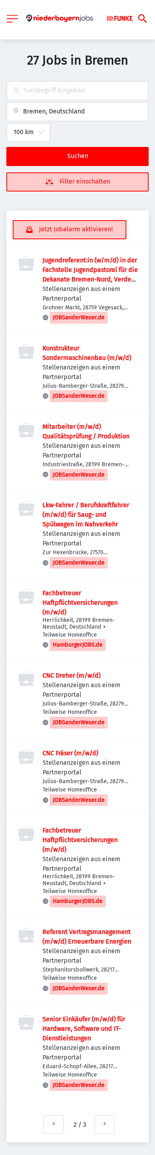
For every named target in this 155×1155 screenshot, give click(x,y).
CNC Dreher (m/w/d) (72, 675)
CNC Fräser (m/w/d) (70, 753)
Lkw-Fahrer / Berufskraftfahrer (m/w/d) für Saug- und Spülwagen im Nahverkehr (86, 514)
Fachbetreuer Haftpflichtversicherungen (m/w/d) (80, 602)
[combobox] (77, 90)
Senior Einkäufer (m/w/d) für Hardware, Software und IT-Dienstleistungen (84, 1028)
